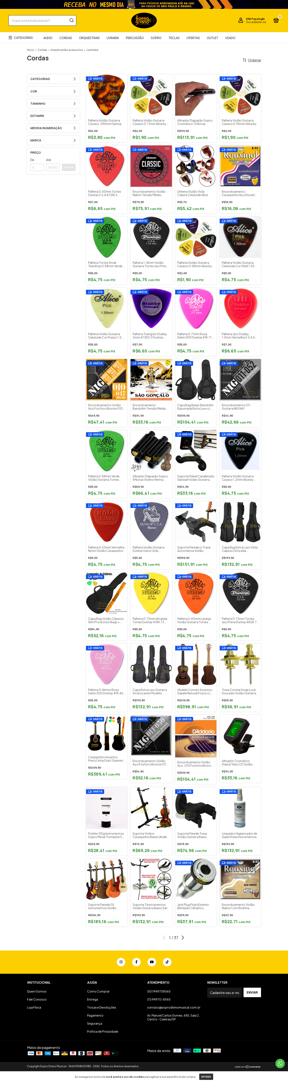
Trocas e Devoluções (101, 1007)
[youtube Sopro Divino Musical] (152, 962)
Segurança (94, 1023)
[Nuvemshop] (248, 1067)
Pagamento (95, 1015)
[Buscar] (71, 20)
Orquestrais (89, 38)
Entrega (92, 999)
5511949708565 (159, 991)
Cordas (65, 38)
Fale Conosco (37, 999)
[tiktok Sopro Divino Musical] (167, 962)
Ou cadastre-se (256, 22)
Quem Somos (36, 991)
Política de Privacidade (102, 1031)
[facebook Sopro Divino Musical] (136, 962)
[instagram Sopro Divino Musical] (121, 962)
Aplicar (68, 167)
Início (30, 49)
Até (48, 160)
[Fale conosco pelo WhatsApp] (280, 1063)
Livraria (113, 38)
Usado (230, 38)
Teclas (174, 38)
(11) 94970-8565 (159, 999)
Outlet (212, 38)
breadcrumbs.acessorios (67, 49)
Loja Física (34, 1007)
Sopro (156, 38)
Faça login (258, 18)
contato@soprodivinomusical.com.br (174, 1007)
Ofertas (193, 38)
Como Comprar (98, 991)
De (32, 160)
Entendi (206, 1076)
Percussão (135, 38)
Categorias (23, 37)
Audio (47, 38)
